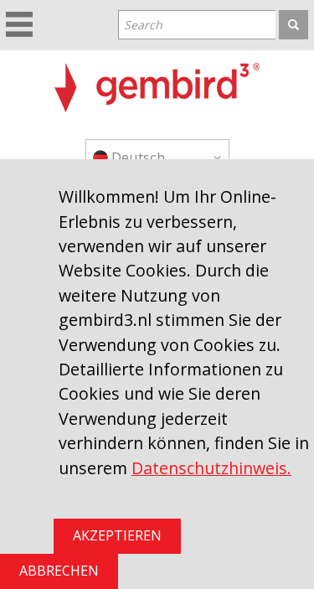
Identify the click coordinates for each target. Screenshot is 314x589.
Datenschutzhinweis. (211, 468)
